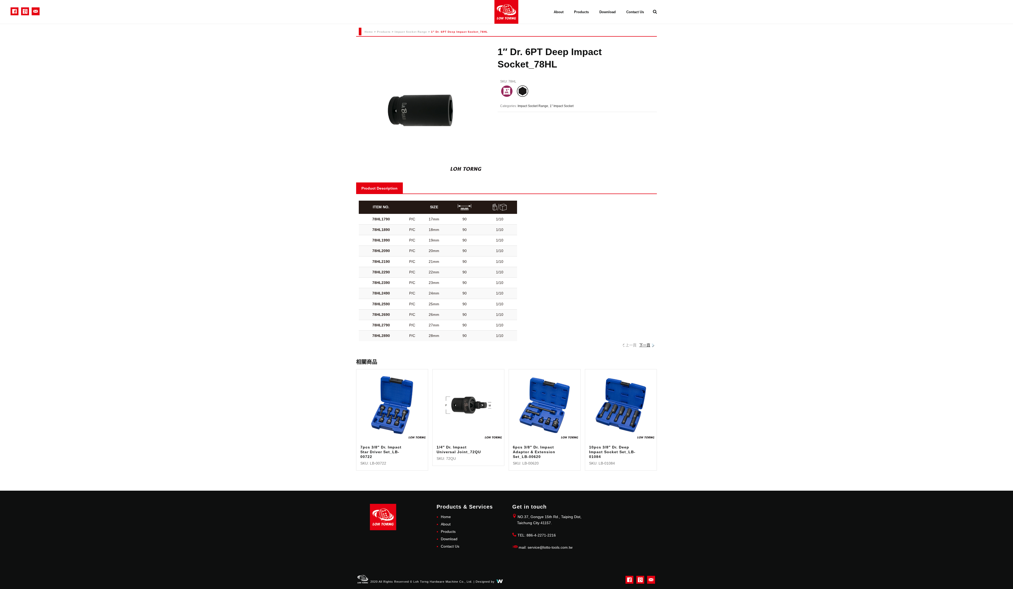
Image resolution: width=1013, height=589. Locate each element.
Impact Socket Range (411, 31)
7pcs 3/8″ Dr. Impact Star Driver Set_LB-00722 (381, 452)
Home (369, 31)
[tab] (379, 188)
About (558, 12)
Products (581, 12)
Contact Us (635, 12)
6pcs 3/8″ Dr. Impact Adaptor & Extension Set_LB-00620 (534, 452)
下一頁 (644, 345)
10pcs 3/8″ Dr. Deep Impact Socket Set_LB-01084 (612, 452)
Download (607, 12)
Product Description (379, 188)
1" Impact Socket (562, 106)
